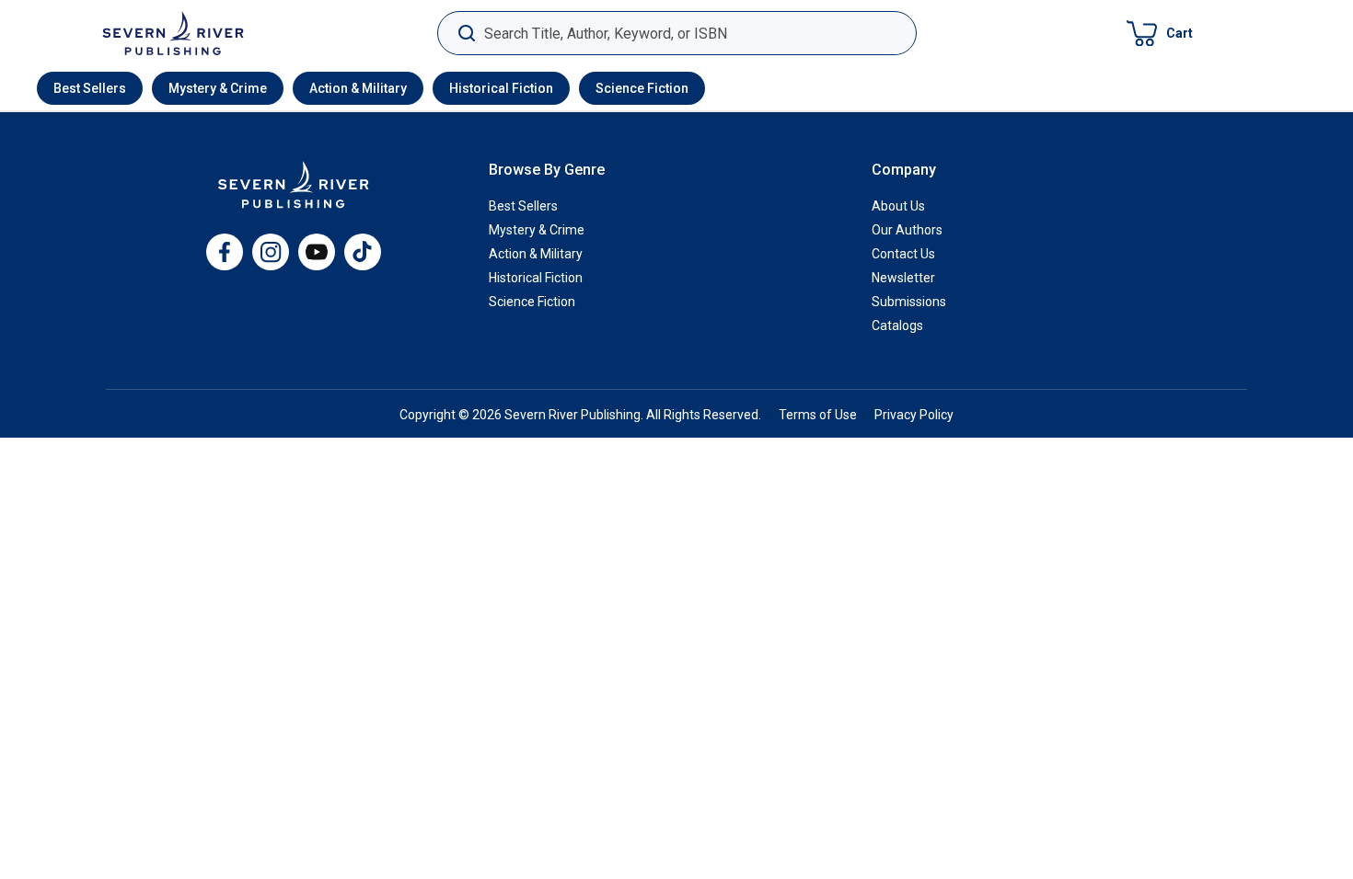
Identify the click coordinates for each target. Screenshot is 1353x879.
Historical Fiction (501, 88)
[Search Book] (466, 33)
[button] (1160, 33)
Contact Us (903, 253)
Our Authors (907, 230)
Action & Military (358, 88)
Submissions (909, 301)
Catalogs (897, 325)
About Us (898, 206)
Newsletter (903, 277)
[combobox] (677, 33)
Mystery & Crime (217, 88)
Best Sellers (89, 88)
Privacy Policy (914, 414)
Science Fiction (642, 88)
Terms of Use (818, 414)
